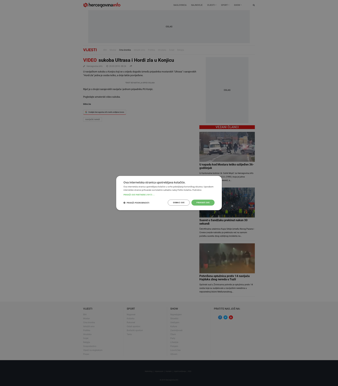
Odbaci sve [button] (178, 202)
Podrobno (196, 189)
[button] (169, 194)
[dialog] (169, 193)
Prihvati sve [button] (203, 202)
